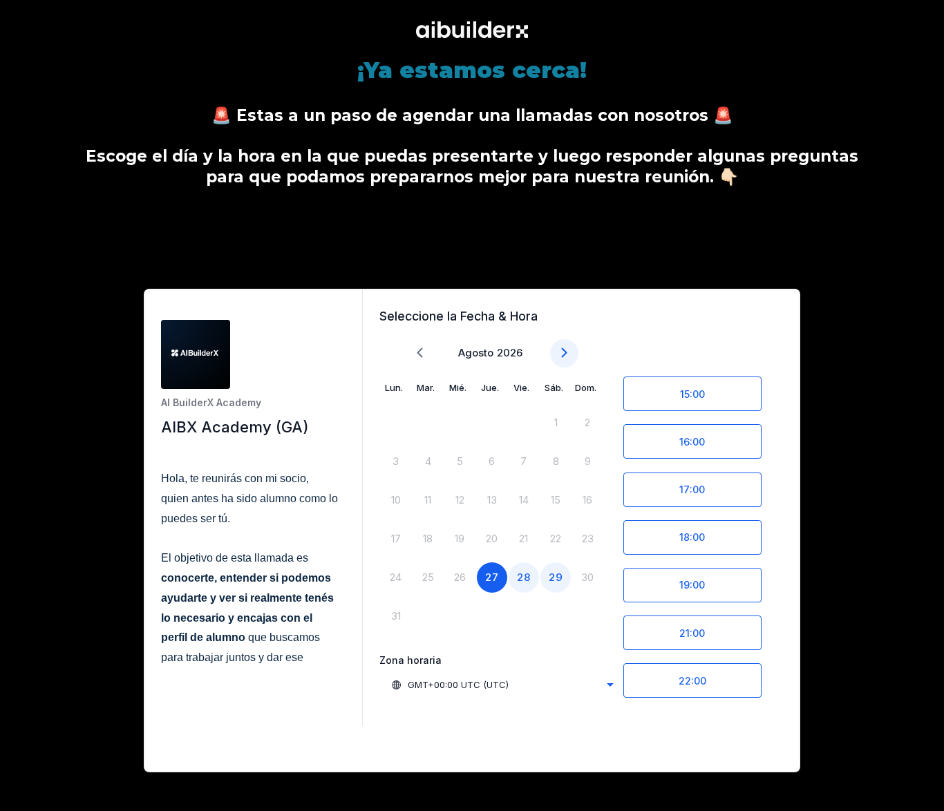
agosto (475, 352)
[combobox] (502, 684)
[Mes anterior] (420, 353)
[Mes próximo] (564, 353)
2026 (509, 352)
